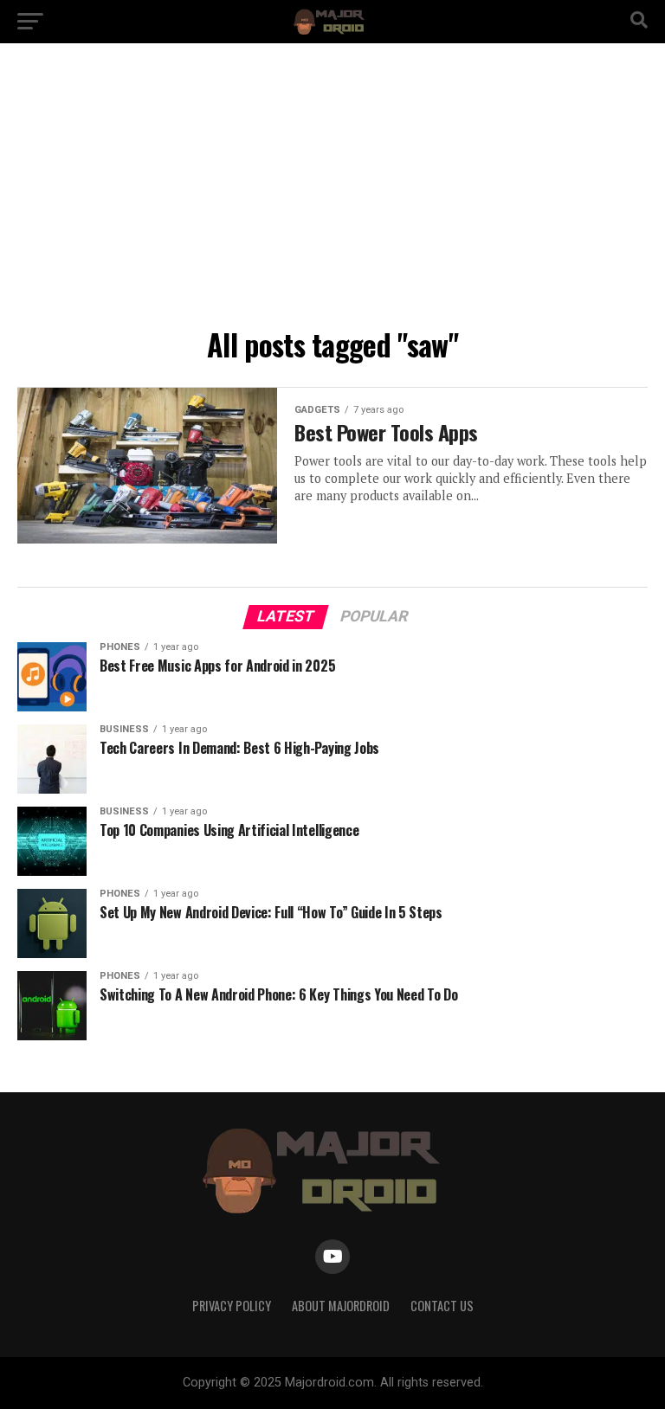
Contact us (442, 1305)
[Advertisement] (332, 190)
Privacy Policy (231, 1305)
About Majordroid (341, 1305)
